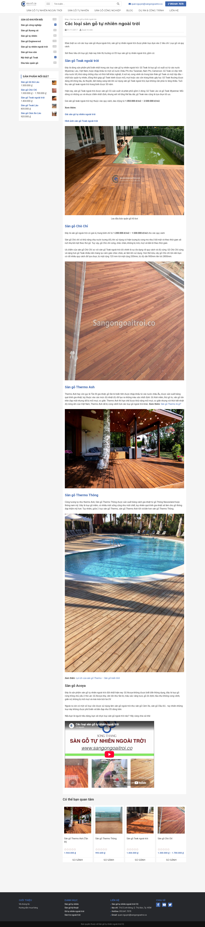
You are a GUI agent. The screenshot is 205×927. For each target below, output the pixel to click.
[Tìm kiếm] (118, 3)
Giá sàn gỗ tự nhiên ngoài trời (80, 114)
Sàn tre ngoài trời (72, 915)
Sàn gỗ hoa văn (29, 52)
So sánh (77, 860)
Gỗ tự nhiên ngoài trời (74, 911)
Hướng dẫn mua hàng (28, 908)
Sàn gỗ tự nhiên (78, 10)
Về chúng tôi (24, 904)
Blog (129, 10)
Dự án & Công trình (151, 10)
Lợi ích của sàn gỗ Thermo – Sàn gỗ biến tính (98, 678)
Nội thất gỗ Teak (29, 57)
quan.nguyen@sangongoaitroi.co (132, 915)
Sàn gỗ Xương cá (29, 30)
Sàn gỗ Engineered (31, 41)
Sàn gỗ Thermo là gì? (171, 404)
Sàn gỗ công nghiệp (107, 10)
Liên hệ (174, 10)
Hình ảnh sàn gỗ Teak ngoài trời (81, 121)
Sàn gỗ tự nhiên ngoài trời (44, 10)
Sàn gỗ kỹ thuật (72, 908)
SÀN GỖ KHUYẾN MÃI (32, 19)
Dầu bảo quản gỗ (29, 63)
